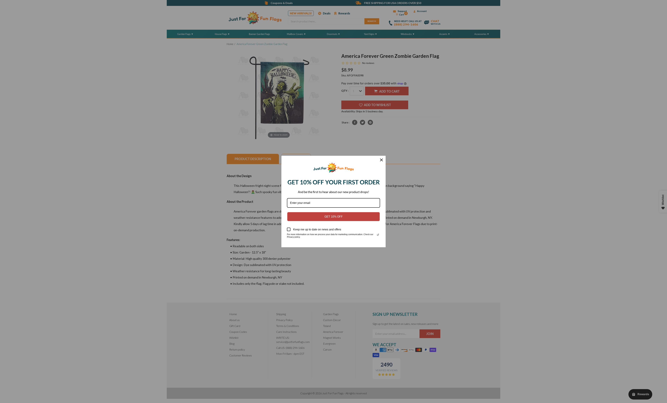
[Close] (381, 160)
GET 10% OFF (333, 216)
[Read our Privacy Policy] (378, 235)
